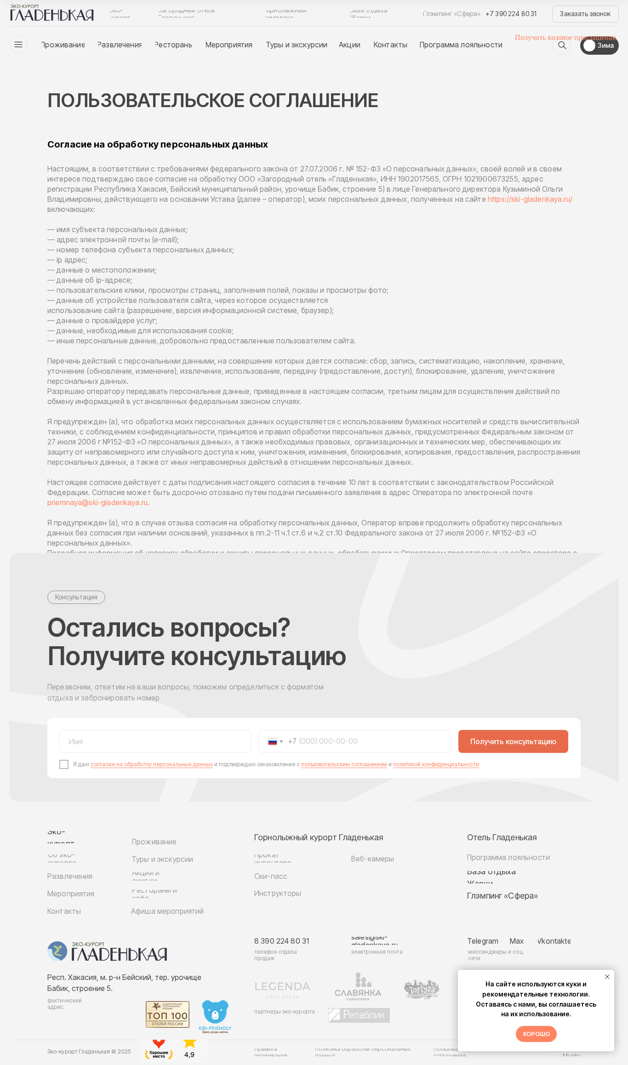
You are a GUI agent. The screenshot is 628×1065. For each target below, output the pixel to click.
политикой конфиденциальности (436, 764)
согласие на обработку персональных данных (152, 764)
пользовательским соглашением (344, 764)
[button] (585, 14)
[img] (562, 45)
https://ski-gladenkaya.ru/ (530, 199)
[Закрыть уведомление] (607, 976)
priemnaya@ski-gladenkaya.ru (97, 502)
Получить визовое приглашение (565, 37)
